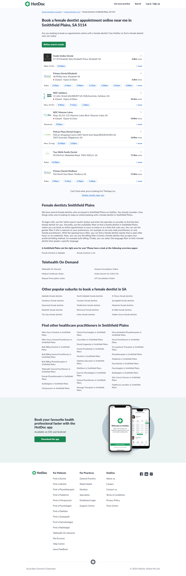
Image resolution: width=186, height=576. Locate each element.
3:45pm (117, 86)
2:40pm (92, 181)
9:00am (61, 105)
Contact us (111, 489)
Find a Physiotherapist (63, 489)
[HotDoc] (35, 4)
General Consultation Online (106, 269)
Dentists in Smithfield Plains (88, 356)
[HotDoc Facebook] (141, 474)
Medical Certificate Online (53, 274)
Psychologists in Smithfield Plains (125, 368)
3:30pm (104, 86)
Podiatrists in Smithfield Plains (124, 359)
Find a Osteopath (61, 517)
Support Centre (87, 506)
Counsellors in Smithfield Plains (90, 340)
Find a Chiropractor (62, 500)
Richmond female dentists (88, 310)
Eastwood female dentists (52, 305)
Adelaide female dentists (52, 296)
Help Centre (59, 544)
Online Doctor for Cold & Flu (106, 274)
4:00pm (129, 86)
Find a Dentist (59, 484)
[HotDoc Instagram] (151, 474)
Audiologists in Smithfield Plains (55, 384)
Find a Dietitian (60, 511)
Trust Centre (112, 506)
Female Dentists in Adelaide (53, 253)
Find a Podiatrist (61, 495)
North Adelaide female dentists (90, 296)
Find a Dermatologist (63, 522)
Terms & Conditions (115, 495)
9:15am (73, 105)
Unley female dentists (86, 315)
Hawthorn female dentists (53, 301)
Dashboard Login (88, 500)
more (139, 66)
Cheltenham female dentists (88, 305)
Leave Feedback (60, 549)
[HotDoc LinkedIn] (146, 474)
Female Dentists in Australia (52, 12)
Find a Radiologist (61, 528)
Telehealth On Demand (51, 269)
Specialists (85, 495)
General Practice (88, 479)
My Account (59, 538)
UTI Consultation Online (104, 278)
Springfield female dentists (123, 301)
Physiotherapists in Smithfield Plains (127, 354)
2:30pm (55, 86)
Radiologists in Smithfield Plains (125, 373)
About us (110, 479)
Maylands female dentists (122, 305)
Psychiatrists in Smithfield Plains (125, 364)
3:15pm (92, 86)
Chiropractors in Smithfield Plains (56, 388)
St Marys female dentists (122, 296)
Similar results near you (93, 195)
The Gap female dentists (52, 315)
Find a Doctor (59, 479)
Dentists (84, 489)
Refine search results (54, 44)
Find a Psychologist (62, 506)
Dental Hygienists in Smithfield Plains (92, 344)
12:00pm (61, 66)
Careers (110, 484)
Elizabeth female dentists (52, 310)
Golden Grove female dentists (124, 315)
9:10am (68, 181)
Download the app (50, 439)
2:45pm (68, 86)
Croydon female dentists (87, 301)
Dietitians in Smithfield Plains (89, 368)
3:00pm (80, 86)
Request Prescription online (53, 278)
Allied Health (86, 484)
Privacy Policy (113, 500)
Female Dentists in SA (72, 12)
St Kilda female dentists (122, 310)
